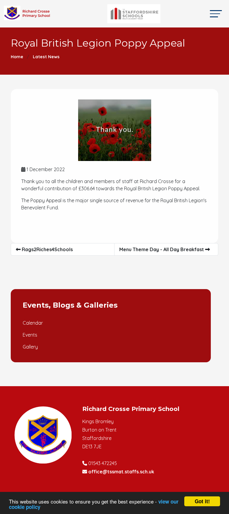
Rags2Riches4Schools (47, 249)
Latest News (46, 56)
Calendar (33, 323)
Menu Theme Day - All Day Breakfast (162, 249)
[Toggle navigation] (215, 13)
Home (17, 56)
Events (30, 335)
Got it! (202, 501)
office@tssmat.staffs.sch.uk (121, 472)
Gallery (30, 347)
